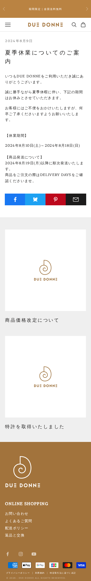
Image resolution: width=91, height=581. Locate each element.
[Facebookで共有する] (15, 199)
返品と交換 (15, 534)
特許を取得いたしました (35, 426)
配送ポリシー (16, 527)
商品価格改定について (32, 320)
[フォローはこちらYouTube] (33, 554)
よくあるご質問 (18, 520)
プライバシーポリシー (18, 572)
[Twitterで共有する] (35, 199)
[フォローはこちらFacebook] (7, 554)
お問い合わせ (16, 513)
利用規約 (40, 572)
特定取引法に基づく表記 (63, 572)
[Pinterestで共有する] (56, 199)
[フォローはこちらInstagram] (20, 554)
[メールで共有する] (76, 199)
